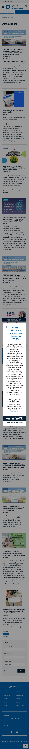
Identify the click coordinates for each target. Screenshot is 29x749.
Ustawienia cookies (14, 423)
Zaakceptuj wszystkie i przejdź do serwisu (14, 418)
